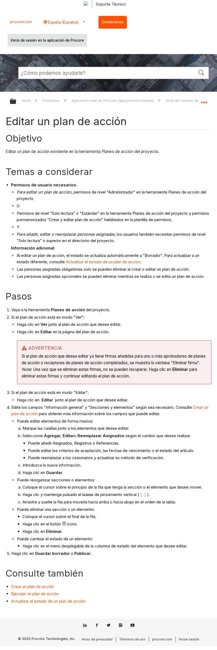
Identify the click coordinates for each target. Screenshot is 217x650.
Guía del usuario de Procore (190, 100)
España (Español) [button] (63, 22)
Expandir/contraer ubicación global (204, 99)
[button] (201, 72)
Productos (52, 100)
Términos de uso (132, 639)
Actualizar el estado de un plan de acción (103, 261)
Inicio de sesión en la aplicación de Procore (47, 40)
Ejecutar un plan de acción (35, 593)
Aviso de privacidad (97, 639)
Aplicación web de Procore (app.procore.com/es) (113, 100)
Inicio (27, 100)
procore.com (21, 22)
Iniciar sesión (189, 639)
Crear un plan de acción (32, 586)
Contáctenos (113, 22)
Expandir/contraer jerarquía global (16, 102)
